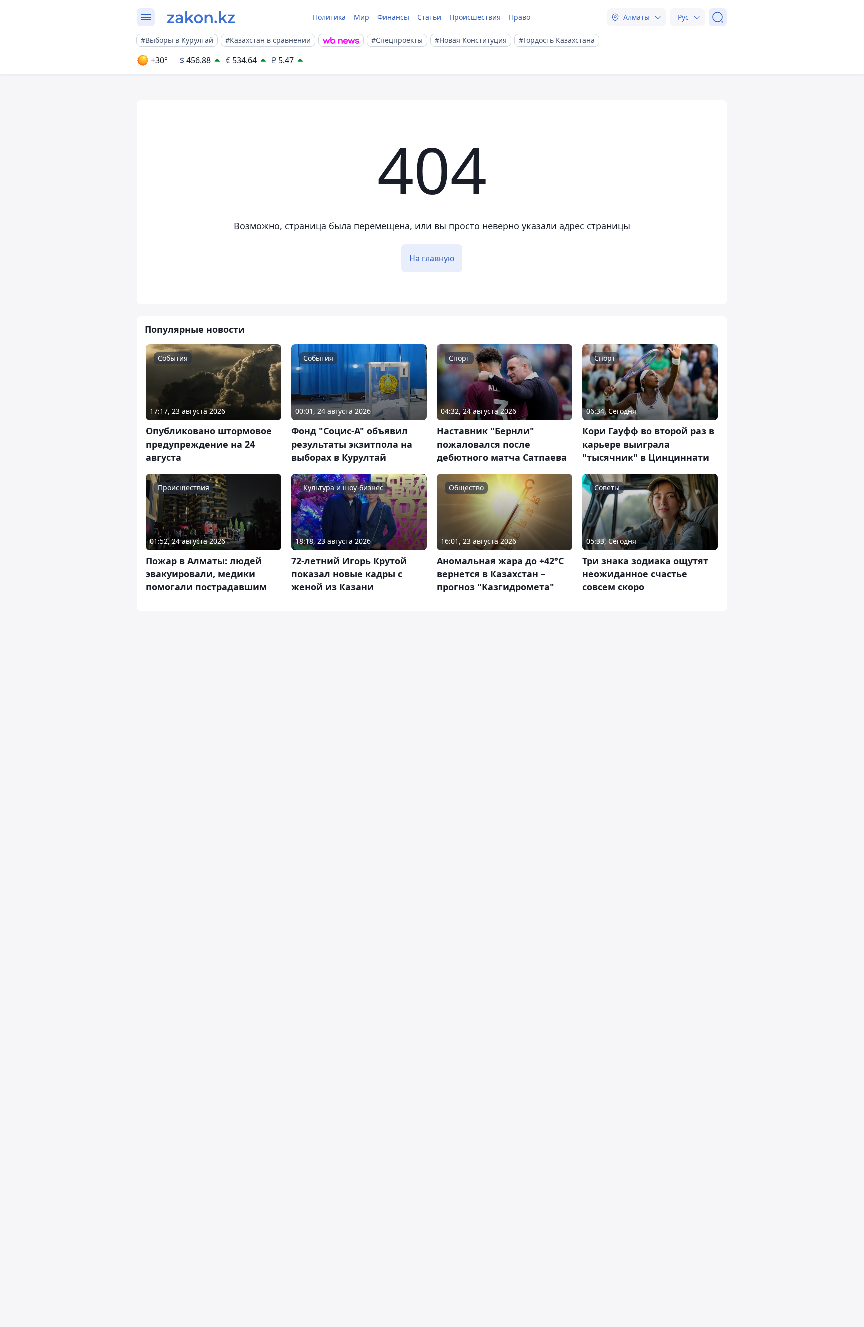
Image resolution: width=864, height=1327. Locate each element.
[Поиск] (718, 17)
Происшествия (475, 17)
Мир (362, 17)
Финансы (394, 17)
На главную (432, 258)
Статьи (430, 17)
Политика (329, 17)
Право (519, 17)
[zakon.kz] (201, 17)
